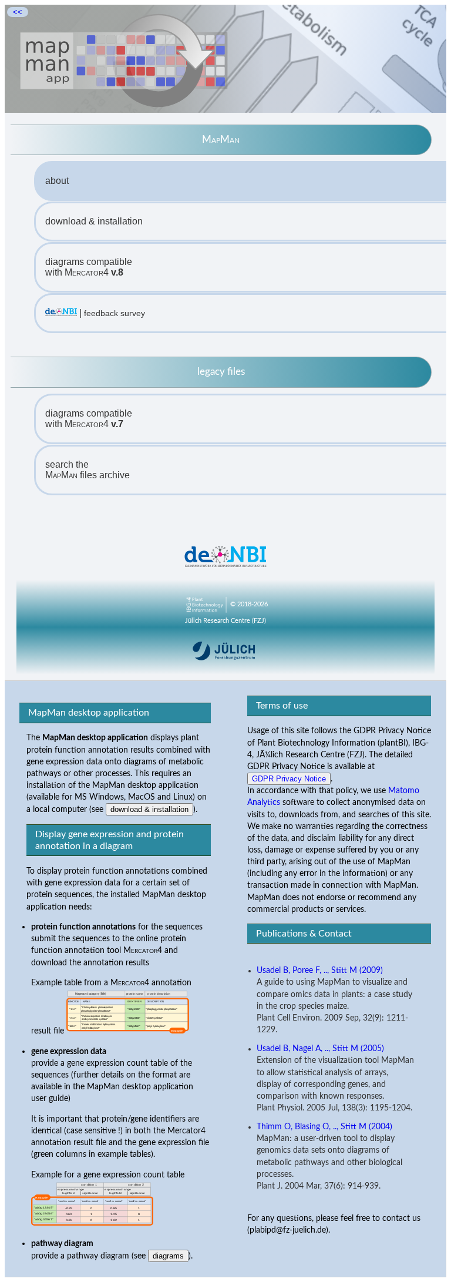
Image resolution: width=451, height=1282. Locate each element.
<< (18, 12)
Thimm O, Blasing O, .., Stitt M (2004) (324, 1127)
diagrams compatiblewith (88, 267)
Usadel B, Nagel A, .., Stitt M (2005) (320, 1049)
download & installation (94, 221)
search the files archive (87, 469)
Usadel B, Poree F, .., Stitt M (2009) (320, 970)
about (57, 181)
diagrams (168, 1255)
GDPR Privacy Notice (289, 778)
